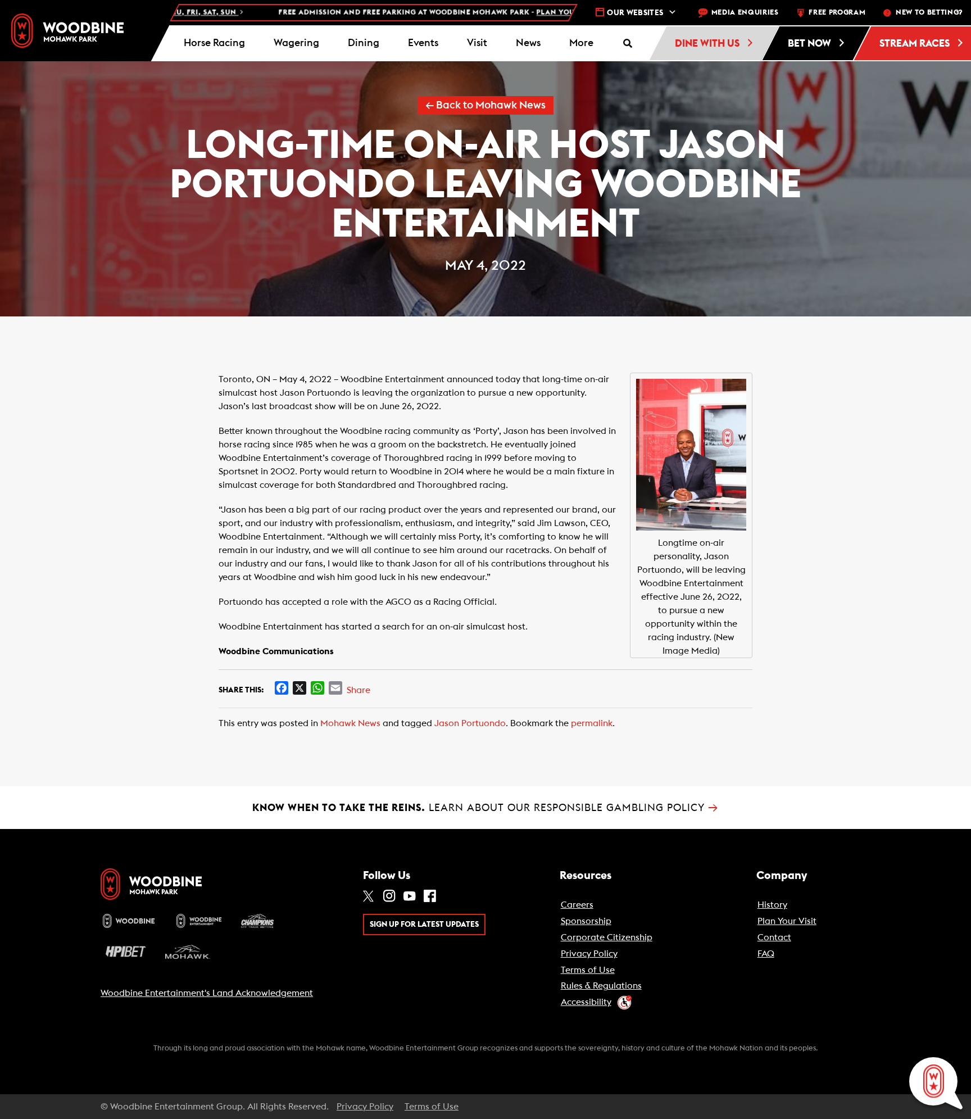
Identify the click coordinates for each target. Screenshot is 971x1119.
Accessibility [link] (586, 1002)
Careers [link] (577, 904)
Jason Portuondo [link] (470, 723)
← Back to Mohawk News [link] (485, 105)
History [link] (772, 904)
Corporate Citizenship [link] (606, 937)
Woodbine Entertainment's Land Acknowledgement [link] (207, 993)
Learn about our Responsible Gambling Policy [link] (485, 808)
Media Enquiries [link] (745, 12)
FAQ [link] (765, 953)
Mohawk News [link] (350, 723)
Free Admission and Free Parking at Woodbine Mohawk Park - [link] (400, 12)
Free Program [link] (837, 12)
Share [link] (358, 690)
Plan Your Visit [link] (786, 921)
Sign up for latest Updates (424, 924)
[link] (67, 30)
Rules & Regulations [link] (601, 985)
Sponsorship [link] (586, 921)
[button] (581, 43)
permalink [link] (591, 723)
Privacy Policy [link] (589, 953)
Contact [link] (774, 937)
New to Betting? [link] (929, 12)
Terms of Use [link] (588, 970)
